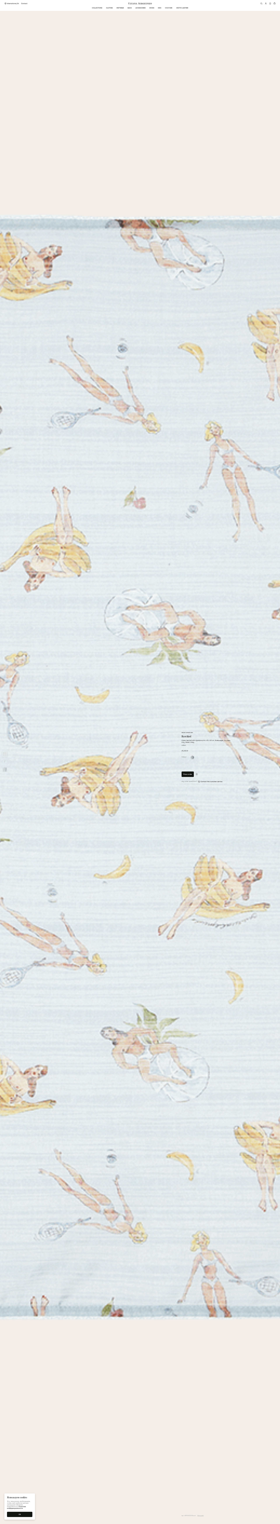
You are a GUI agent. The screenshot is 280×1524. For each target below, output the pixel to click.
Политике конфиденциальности (16, 1507)
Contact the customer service (211, 781)
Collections (97, 8)
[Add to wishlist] (197, 774)
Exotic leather (182, 8)
